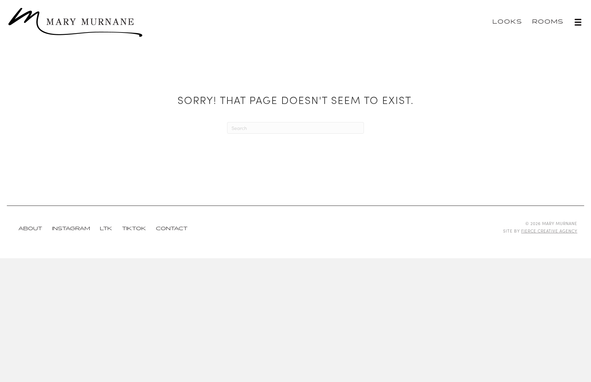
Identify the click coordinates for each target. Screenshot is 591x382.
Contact (171, 228)
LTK (106, 228)
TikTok (134, 228)
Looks (507, 22)
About (30, 228)
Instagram (71, 228)
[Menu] (578, 22)
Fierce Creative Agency (549, 231)
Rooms (548, 22)
